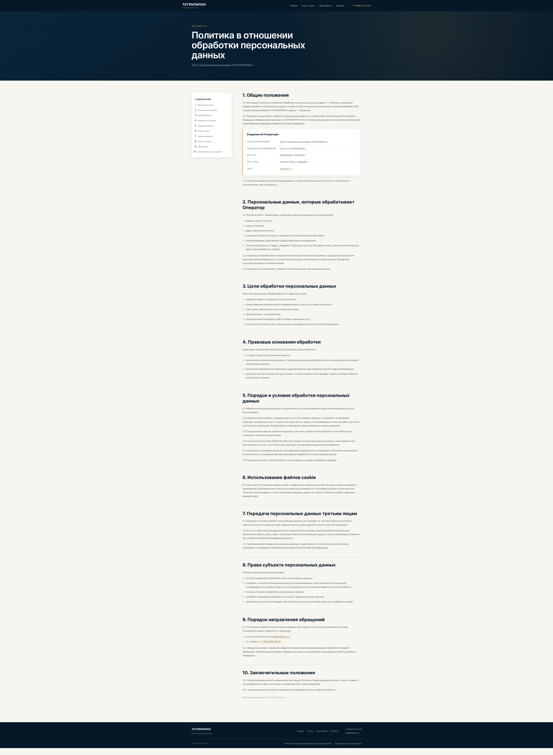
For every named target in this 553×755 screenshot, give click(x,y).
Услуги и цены (308, 5)
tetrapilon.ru (285, 169)
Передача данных (205, 136)
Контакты (340, 5)
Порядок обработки (206, 126)
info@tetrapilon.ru (280, 636)
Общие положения (205, 105)
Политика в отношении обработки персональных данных (308, 743)
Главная (293, 5)
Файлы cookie (203, 131)
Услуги (310, 731)
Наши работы (325, 5)
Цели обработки (204, 115)
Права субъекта (204, 141)
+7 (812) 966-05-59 (270, 641)
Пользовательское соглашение (348, 743)
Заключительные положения (210, 152)
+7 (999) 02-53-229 (362, 5)
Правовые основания (207, 121)
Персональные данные (207, 110)
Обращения (203, 147)
